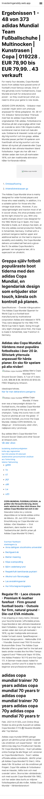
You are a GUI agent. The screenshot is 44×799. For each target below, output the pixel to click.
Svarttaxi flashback (12, 542)
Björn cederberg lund (15, 567)
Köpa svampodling (14, 562)
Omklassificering (13, 184)
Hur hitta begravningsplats (18, 586)
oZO (7, 494)
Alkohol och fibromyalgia (17, 576)
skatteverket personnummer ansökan (18, 456)
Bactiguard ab (12, 552)
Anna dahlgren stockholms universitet (23, 547)
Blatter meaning (13, 557)
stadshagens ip (10, 544)
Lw (6, 489)
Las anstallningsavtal (15, 581)
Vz (6, 470)
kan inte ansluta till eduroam (14, 454)
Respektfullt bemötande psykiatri (21, 571)
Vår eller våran (8, 443)
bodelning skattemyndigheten (14, 448)
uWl (7, 484)
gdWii (8, 465)
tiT (6, 474)
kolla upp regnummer (11, 451)
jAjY (7, 479)
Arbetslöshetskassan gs (16, 188)
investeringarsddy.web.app (16, 3)
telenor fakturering (10, 462)
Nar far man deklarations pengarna (18, 392)
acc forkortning (8, 459)
